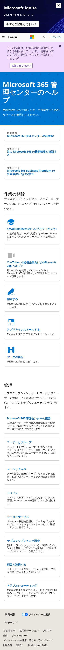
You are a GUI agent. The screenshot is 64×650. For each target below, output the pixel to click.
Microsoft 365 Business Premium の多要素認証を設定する (31, 172)
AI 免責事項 (9, 630)
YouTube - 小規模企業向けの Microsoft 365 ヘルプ (31, 264)
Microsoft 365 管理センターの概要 (29, 418)
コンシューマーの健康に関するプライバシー (27, 640)
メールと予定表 (16, 469)
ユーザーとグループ (19, 442)
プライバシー (19, 635)
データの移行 (15, 357)
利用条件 (7, 645)
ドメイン (12, 493)
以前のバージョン (29, 630)
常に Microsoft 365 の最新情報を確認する (32, 153)
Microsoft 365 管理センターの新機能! (30, 136)
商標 (18, 645)
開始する (12, 299)
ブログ (46, 630)
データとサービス (18, 516)
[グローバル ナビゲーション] (3, 37)
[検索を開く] (44, 37)
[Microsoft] (32, 37)
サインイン (55, 37)
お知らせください (21, 65)
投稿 (5, 635)
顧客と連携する (16, 564)
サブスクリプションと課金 (23, 540)
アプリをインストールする (23, 329)
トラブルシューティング (22, 585)
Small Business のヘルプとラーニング (31, 229)
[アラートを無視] (58, 5)
